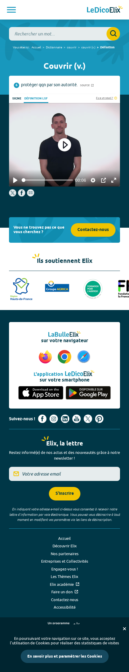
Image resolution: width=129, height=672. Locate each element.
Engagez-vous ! (64, 569)
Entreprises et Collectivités (64, 561)
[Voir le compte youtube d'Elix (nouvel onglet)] (76, 419)
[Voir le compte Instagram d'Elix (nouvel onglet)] (54, 419)
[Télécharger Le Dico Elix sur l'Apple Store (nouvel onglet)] (40, 393)
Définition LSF (36, 98)
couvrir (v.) (88, 47)
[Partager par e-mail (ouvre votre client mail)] (30, 195)
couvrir (71, 47)
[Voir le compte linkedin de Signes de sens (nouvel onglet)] (65, 419)
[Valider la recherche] (113, 34)
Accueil (36, 47)
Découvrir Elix (64, 545)
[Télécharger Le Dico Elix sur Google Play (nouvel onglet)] (88, 393)
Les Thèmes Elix (64, 576)
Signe (16, 98)
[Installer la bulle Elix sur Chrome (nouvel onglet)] (65, 357)
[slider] (47, 180)
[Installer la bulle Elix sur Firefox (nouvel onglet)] (46, 357)
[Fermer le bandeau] (124, 628)
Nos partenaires (65, 553)
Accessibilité (65, 607)
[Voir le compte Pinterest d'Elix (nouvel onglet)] (99, 419)
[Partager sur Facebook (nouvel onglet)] (21, 195)
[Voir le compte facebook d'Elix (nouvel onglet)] (42, 419)
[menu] (11, 10)
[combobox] (64, 34)
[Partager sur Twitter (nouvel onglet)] (13, 195)
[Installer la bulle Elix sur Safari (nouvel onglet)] (83, 357)
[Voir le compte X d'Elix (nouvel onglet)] (88, 419)
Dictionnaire (54, 47)
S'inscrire (65, 494)
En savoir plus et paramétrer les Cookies (64, 656)
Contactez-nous (93, 230)
